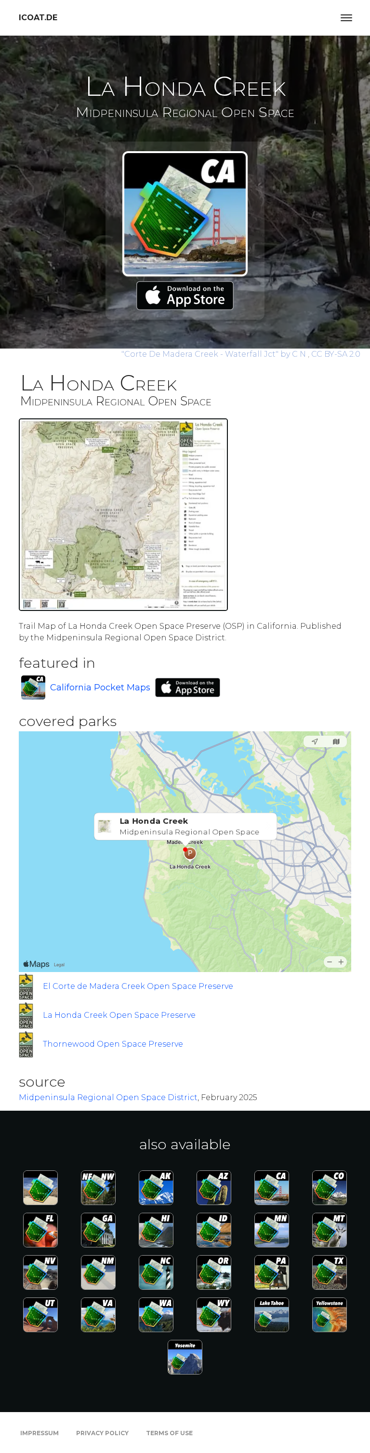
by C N (214, 354)
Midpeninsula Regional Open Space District (108, 1097)
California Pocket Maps (100, 687)
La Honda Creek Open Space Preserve (119, 1015)
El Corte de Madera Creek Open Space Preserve (138, 986)
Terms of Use (169, 1433)
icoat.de (38, 17)
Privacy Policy (102, 1433)
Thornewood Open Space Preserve (113, 1044)
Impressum (39, 1433)
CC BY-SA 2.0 (335, 354)
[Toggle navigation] (346, 18)
